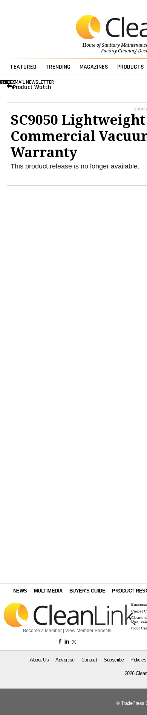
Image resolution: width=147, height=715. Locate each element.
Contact (89, 660)
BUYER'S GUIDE (87, 591)
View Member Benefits (88, 630)
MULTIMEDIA (48, 591)
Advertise (65, 660)
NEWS (20, 591)
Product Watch (32, 87)
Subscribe (114, 660)
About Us (39, 660)
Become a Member (42, 630)
